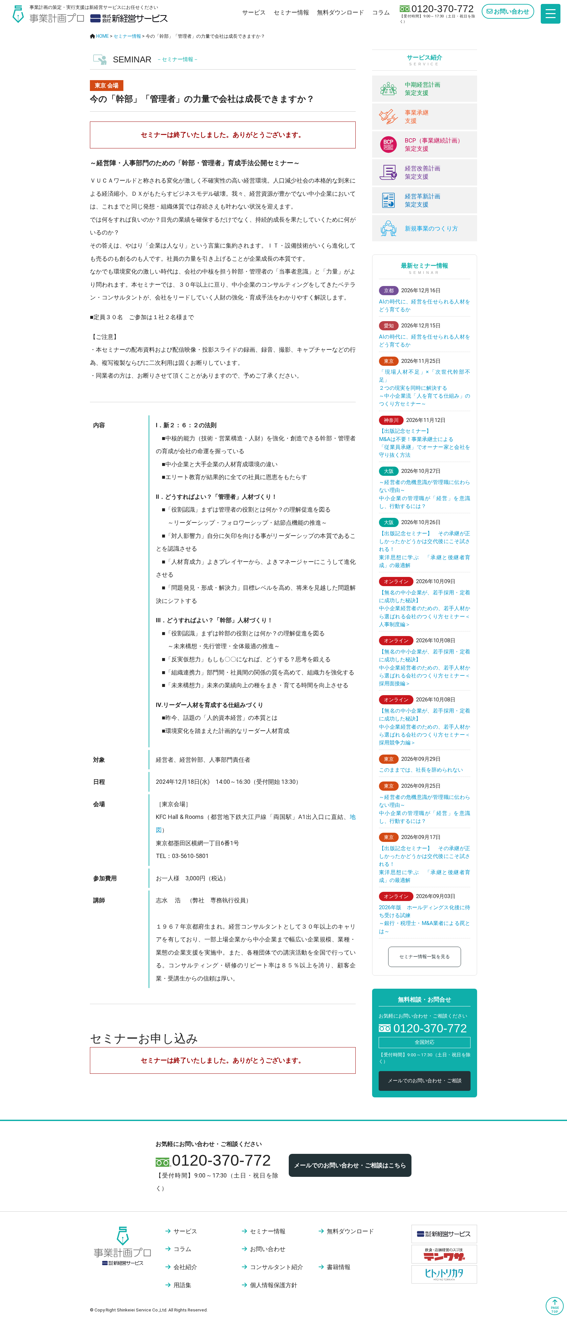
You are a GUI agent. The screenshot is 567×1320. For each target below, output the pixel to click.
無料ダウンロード (340, 12)
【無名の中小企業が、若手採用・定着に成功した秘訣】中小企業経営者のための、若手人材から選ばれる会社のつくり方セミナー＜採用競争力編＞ (424, 727)
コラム (381, 12)
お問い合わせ (511, 11)
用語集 (182, 1285)
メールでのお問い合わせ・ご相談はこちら (350, 1165)
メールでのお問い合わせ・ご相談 (425, 1081)
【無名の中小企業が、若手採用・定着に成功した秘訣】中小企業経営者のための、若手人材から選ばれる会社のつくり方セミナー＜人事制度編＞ (424, 608)
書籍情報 (338, 1267)
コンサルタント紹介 (276, 1267)
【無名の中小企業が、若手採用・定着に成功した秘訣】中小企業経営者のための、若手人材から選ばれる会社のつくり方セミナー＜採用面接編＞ (424, 668)
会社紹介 (185, 1267)
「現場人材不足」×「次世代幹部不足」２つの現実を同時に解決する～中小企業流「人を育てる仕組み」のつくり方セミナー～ (424, 388)
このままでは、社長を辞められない (421, 770)
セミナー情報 (291, 12)
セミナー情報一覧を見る (424, 956)
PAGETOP (555, 1309)
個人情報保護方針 (273, 1285)
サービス (254, 12)
